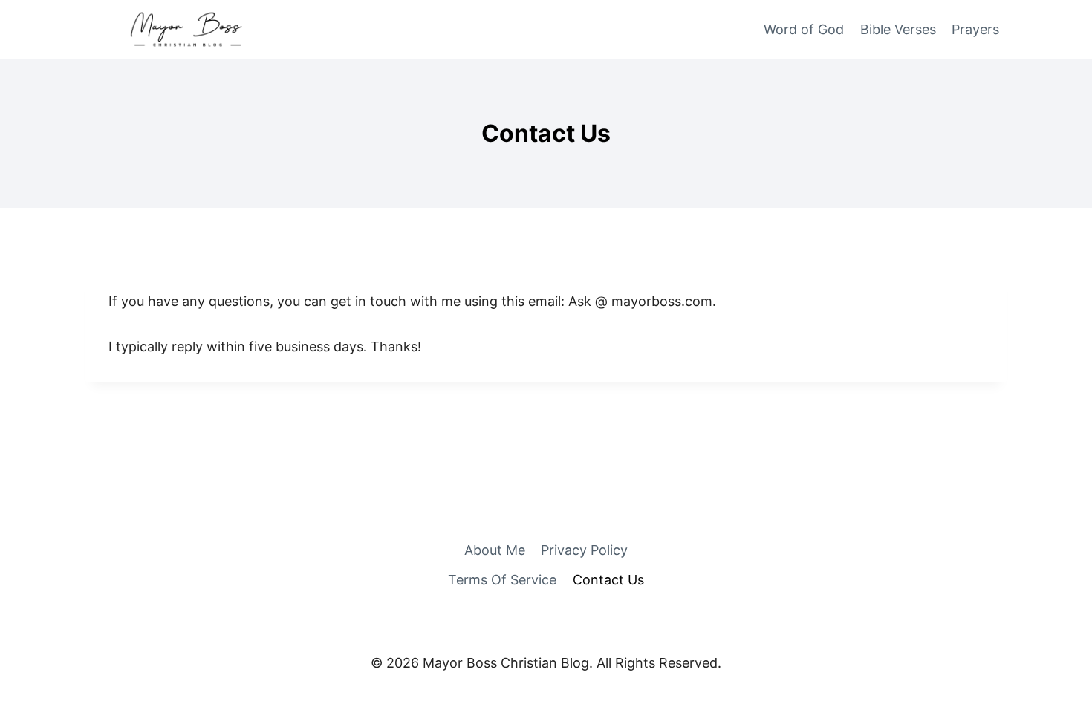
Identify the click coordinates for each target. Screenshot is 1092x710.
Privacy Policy (584, 550)
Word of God (804, 29)
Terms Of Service (502, 579)
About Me (494, 550)
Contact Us (608, 579)
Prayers (975, 29)
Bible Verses (898, 29)
